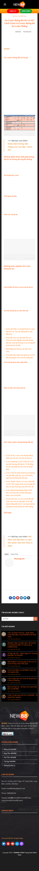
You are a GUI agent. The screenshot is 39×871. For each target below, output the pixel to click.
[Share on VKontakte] (21, 598)
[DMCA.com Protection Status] (8, 733)
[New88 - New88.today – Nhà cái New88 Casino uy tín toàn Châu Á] (19, 4)
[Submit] (36, 619)
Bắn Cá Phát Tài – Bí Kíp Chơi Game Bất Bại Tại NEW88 (22, 688)
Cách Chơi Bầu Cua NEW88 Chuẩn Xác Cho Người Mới (22, 671)
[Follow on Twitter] (4, 844)
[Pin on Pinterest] (17, 598)
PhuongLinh (27, 31)
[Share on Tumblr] (28, 598)
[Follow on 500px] (17, 844)
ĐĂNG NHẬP (26, 11)
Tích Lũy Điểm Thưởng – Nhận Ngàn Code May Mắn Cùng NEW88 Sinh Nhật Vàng (22, 634)
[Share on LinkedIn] (25, 598)
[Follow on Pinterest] (8, 844)
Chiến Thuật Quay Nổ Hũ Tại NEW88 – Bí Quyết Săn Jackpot (22, 696)
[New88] (20, 715)
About (6, 554)
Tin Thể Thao (22, 16)
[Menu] (5, 4)
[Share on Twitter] (14, 598)
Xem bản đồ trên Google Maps (12, 838)
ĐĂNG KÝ (13, 11)
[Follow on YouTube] (13, 844)
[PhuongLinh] (9, 562)
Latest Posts (14, 554)
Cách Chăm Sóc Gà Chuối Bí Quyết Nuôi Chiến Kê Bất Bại (22, 679)
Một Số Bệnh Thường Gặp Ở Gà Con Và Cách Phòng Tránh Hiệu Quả (22, 663)
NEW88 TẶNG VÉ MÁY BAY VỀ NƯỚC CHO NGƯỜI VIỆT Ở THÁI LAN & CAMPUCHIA (22, 645)
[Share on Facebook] (10, 598)
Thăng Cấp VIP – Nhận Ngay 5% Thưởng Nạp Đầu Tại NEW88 (22, 654)
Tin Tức (14, 16)
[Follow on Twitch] (22, 844)
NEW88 (4, 723)
